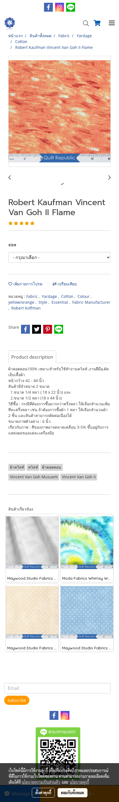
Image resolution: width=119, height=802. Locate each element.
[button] (84, 23)
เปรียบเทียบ (66, 283)
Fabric (32, 296)
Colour (84, 296)
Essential (60, 302)
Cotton (67, 296)
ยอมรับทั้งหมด (72, 792)
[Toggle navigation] (112, 23)
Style (43, 302)
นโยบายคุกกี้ (79, 782)
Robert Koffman (26, 308)
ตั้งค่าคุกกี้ (43, 792)
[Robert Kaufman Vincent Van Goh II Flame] (59, 111)
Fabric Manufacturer (91, 302)
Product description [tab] (32, 357)
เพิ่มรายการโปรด (27, 283)
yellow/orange (21, 302)
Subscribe (16, 700)
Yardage (50, 296)
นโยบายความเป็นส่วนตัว (41, 782)
